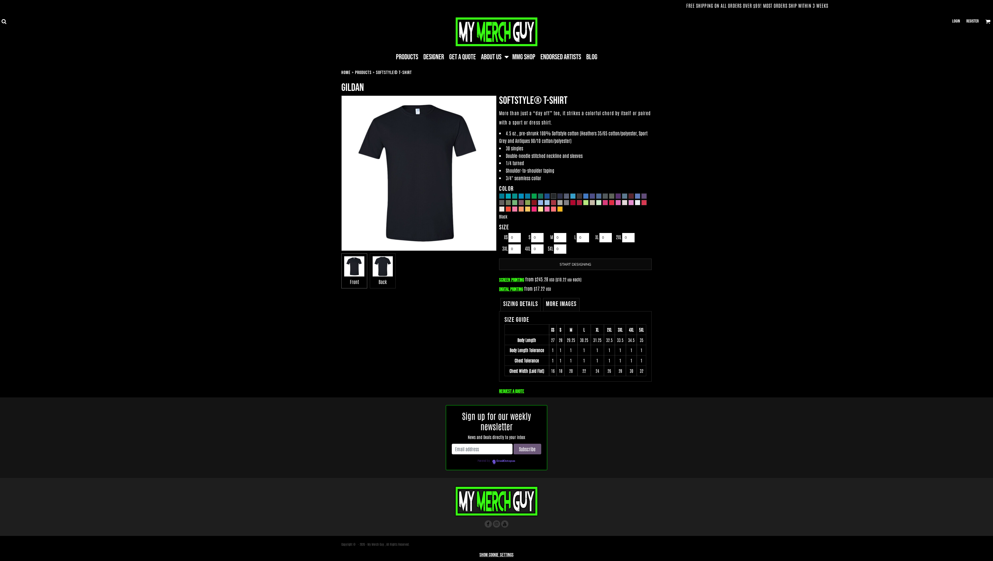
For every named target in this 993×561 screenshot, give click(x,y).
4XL (527, 248)
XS (506, 237)
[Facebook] (488, 524)
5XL (550, 248)
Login (956, 21)
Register (972, 21)
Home (346, 72)
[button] (3, 21)
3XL (505, 248)
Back (383, 282)
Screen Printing (511, 280)
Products (363, 72)
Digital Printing (511, 289)
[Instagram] (496, 524)
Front (354, 282)
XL (597, 237)
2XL (618, 237)
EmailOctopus (505, 461)
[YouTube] (504, 524)
